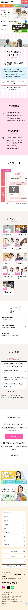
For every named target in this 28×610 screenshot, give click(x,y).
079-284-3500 (9, 583)
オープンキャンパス (8, 6)
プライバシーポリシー (18, 592)
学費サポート (7, 520)
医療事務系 (14, 21)
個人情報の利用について (7, 594)
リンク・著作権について (7, 592)
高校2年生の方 (14, 551)
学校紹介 (6, 528)
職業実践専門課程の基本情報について (10, 597)
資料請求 (18, 5)
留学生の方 (14, 561)
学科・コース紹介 (7, 21)
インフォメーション (8, 532)
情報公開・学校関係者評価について (9, 599)
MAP (20, 578)
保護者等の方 (14, 556)
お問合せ (25, 5)
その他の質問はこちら (14, 391)
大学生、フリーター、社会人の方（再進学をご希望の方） (14, 566)
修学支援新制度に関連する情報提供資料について (12, 601)
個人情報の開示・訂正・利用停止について (11, 596)
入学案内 (6, 524)
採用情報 (4, 603)
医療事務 (13, 436)
